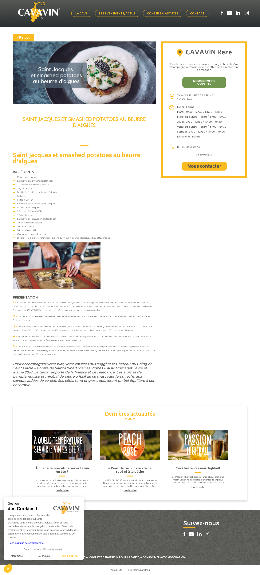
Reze (43, 18)
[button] (8, 568)
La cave (81, 13)
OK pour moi (70, 555)
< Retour (23, 38)
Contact (197, 13)
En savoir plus (204, 155)
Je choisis (44, 555)
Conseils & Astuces (162, 13)
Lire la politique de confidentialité (26, 543)
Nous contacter (204, 166)
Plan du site (116, 570)
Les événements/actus (117, 13)
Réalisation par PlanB (139, 570)
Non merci (17, 555)
